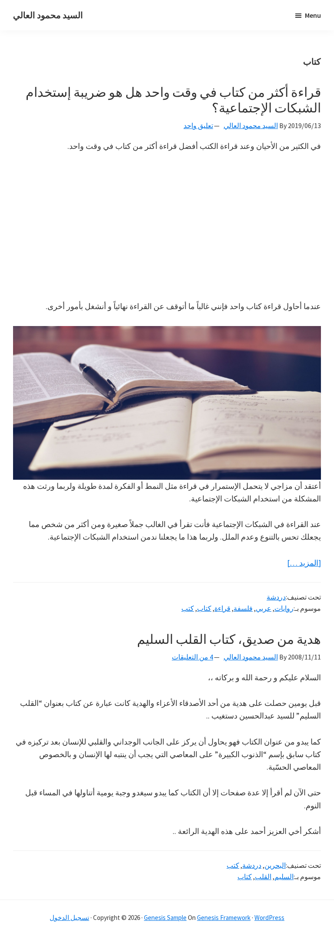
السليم (284, 876)
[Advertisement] (167, 226)
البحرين (275, 865)
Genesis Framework (223, 917)
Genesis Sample (165, 917)
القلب (263, 876)
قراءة (222, 608)
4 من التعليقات (192, 657)
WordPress (269, 917)
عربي (263, 608)
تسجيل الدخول (69, 917)
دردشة (276, 597)
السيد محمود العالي (48, 15)
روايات (284, 608)
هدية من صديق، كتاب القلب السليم (229, 639)
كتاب (204, 608)
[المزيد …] (304, 563)
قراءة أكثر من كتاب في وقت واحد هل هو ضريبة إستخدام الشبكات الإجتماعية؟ (173, 100)
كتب (187, 608)
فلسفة (243, 608)
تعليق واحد (198, 125)
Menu (313, 15)
